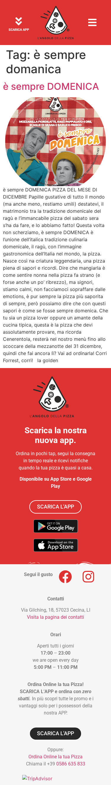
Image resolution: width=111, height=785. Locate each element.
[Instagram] (88, 576)
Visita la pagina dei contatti (55, 617)
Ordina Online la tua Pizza (55, 757)
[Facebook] (65, 576)
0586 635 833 (70, 764)
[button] (92, 22)
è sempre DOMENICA (51, 86)
